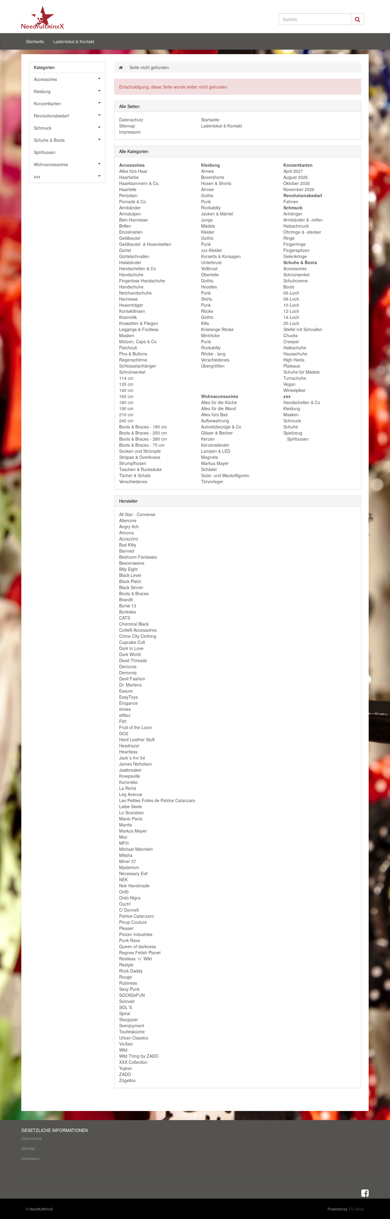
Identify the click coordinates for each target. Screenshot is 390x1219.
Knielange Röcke (217, 329)
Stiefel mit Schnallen (302, 329)
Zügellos (127, 1080)
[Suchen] (357, 19)
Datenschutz (131, 120)
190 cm (126, 408)
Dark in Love (131, 648)
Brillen (125, 226)
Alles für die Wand (218, 408)
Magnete (209, 457)
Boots (288, 287)
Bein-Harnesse (133, 220)
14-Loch (291, 317)
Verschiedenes (133, 481)
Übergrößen (213, 366)
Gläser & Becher (217, 433)
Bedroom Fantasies (138, 557)
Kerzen (208, 439)
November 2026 (298, 189)
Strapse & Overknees (139, 457)
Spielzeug (292, 433)
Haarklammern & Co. (139, 183)
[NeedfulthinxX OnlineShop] (76, 17)
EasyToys (128, 697)
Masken (126, 335)
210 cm (126, 414)
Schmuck (292, 420)
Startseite (35, 41)
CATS (124, 618)
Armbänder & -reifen (303, 220)
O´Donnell (129, 910)
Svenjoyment (131, 1025)
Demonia (127, 666)
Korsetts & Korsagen (221, 256)
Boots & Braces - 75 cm (142, 445)
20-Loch (291, 323)
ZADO (125, 1074)
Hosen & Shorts (216, 183)
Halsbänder (130, 262)
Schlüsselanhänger (137, 366)
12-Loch (291, 311)
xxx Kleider (211, 250)
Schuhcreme (295, 281)
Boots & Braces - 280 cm (143, 439)
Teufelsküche (132, 1032)
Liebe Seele (130, 806)
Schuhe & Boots (49, 140)
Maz (123, 837)
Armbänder (130, 207)
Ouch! (125, 904)
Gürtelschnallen (134, 256)
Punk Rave (129, 940)
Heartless (128, 752)
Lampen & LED (215, 451)
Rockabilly (211, 207)
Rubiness (128, 983)
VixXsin (126, 1044)
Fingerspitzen (296, 250)
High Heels (293, 360)
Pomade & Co (132, 201)
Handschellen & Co (137, 268)
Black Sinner (131, 587)
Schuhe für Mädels (301, 372)
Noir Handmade (134, 885)
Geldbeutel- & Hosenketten (145, 244)
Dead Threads (133, 660)
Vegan (289, 384)
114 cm (126, 378)
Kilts (205, 323)
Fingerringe (294, 244)
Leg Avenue (130, 794)
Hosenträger (131, 305)
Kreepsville (129, 776)
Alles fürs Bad (214, 414)
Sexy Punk (129, 989)
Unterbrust (211, 262)
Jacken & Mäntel (217, 214)
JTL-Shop (356, 1208)
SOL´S (125, 1007)
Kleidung (291, 408)
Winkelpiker (294, 390)
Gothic (207, 195)
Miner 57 (127, 861)
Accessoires (295, 268)
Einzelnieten (131, 232)
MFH (124, 843)
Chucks (290, 335)
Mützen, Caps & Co (138, 341)
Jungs (207, 220)
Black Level (130, 575)
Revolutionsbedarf (51, 116)
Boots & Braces (134, 593)
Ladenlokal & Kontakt (73, 41)
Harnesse (128, 299)
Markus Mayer (215, 463)
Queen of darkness (137, 946)
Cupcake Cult (132, 642)
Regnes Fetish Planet (140, 952)
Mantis (125, 825)
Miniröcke (210, 335)
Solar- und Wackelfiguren (225, 475)
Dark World (130, 654)
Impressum (130, 132)
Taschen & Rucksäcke (140, 469)
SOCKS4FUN (132, 995)
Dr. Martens (130, 685)
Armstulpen (130, 214)
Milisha (126, 855)
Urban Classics (133, 1038)
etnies (125, 709)
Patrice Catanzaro (136, 916)
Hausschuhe (295, 354)
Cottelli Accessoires (138, 630)
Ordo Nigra (129, 898)
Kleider (207, 232)
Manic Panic (131, 819)
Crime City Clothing (137, 636)
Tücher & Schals (135, 475)
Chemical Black (134, 624)
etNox (124, 715)
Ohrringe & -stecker (302, 232)
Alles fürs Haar (133, 171)
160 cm (126, 396)
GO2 (123, 733)
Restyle (126, 965)
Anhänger (292, 214)
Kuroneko (128, 782)
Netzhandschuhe (135, 293)
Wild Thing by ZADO (138, 1056)
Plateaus (291, 366)
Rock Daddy (131, 971)
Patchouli (128, 347)
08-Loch (291, 299)
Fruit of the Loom (135, 727)
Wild (123, 1050)
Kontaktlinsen (132, 311)
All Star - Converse (137, 514)
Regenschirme (133, 360)
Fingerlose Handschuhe (142, 281)
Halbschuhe (294, 347)
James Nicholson (135, 764)
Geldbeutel (129, 238)
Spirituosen (297, 439)
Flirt (122, 721)
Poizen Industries (135, 934)
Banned (126, 551)
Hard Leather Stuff (136, 739)
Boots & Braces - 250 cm (143, 433)
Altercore (127, 520)
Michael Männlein (136, 849)
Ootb (124, 892)
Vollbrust (209, 268)
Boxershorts (212, 177)
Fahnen (290, 201)
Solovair (127, 1001)
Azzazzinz (128, 539)
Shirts (206, 299)
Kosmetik (128, 317)
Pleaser (126, 928)
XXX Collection (133, 1062)
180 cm (126, 402)
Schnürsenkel (132, 372)
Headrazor (129, 745)
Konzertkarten (47, 103)
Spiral (124, 1013)
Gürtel (125, 250)
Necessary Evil (133, 873)
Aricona (126, 532)
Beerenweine (131, 563)
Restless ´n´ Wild (135, 958)
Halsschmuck (296, 226)
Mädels (208, 226)
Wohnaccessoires (51, 164)
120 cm (126, 384)
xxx (37, 176)
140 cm (126, 390)
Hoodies (209, 287)
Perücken (128, 195)
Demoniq (127, 672)
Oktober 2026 (296, 183)
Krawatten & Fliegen (138, 323)
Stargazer (128, 1019)
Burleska (127, 612)
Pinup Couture (133, 922)
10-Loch (291, 305)
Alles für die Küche (219, 402)
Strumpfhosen (132, 463)
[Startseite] (121, 67)
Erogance (128, 703)
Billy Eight (128, 569)
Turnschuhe (294, 378)
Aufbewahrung (215, 420)
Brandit (126, 599)
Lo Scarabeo (131, 812)
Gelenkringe (295, 256)
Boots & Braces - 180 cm (143, 427)
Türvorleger (212, 481)
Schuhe (290, 427)
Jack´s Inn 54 (132, 758)
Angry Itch (129, 526)
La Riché (127, 788)
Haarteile (127, 189)
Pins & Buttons (133, 354)
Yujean (125, 1068)
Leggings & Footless (138, 329)
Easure (126, 691)
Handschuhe (131, 274)
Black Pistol (130, 581)
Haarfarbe (129, 177)
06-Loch (291, 293)
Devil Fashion (132, 679)
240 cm (126, 420)
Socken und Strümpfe (140, 451)
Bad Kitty (127, 545)
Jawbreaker (130, 770)
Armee (207, 171)
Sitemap (127, 126)
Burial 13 (127, 606)
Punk (206, 201)
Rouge (125, 977)
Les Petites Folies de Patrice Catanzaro (157, 800)
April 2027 (293, 171)
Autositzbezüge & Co (221, 427)
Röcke (207, 311)
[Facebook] (365, 1192)
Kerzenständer (215, 445)
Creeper (291, 341)
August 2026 (295, 177)
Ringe (289, 238)
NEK (123, 879)
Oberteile (210, 274)
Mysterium (129, 867)
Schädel (209, 469)
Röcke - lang (213, 354)
